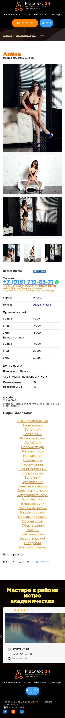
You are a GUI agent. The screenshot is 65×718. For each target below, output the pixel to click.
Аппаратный (32, 425)
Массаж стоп (32, 521)
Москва (37, 298)
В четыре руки (32, 504)
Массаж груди (32, 447)
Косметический (32, 438)
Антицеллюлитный (32, 421)
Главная (7, 36)
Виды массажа (12, 15)
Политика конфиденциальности (20, 702)
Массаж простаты (32, 517)
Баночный (32, 429)
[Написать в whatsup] (56, 282)
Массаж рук (32, 460)
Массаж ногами (32, 512)
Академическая (42, 305)
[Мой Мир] (22, 711)
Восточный (32, 434)
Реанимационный (32, 469)
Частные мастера (25, 36)
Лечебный (32, 442)
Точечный (32, 477)
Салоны (27, 15)
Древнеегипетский (32, 490)
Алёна (41, 36)
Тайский (32, 530)
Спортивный (32, 473)
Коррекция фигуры (32, 495)
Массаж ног (32, 456)
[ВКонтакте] (5, 711)
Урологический (32, 538)
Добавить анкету (34, 691)
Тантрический (32, 534)
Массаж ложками (32, 508)
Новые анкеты (41, 15)
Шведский (32, 543)
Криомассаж (32, 499)
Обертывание (32, 525)
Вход (48, 23)
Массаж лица (32, 451)
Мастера (56, 15)
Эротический (32, 482)
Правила (47, 702)
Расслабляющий (32, 547)
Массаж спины (32, 464)
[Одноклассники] (13, 711)
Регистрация (27, 23)
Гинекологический (32, 486)
